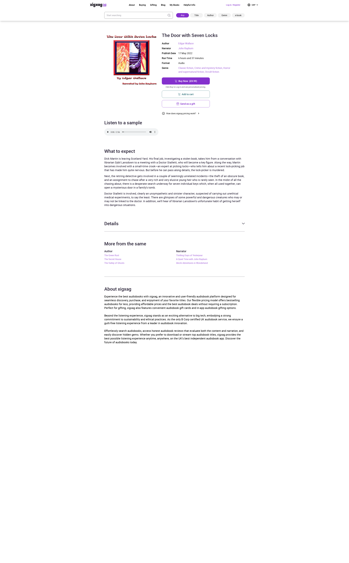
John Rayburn (185, 48)
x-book (238, 15)
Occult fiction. (212, 71)
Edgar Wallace (186, 43)
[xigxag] (98, 5)
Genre (224, 15)
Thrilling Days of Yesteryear (189, 255)
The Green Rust (111, 255)
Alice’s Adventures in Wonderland (192, 262)
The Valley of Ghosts (114, 262)
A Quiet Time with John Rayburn (191, 259)
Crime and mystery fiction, (208, 68)
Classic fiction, (186, 68)
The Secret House (112, 259)
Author (210, 15)
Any (182, 15)
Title (196, 15)
